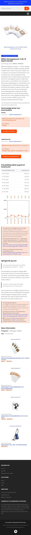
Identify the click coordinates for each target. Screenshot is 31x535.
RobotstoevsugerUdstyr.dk (8, 492)
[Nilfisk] (19, 331)
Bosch (3, 480)
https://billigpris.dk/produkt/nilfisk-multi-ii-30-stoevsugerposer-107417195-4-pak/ (15, 253)
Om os (3, 468)
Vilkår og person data (7, 473)
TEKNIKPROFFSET (6, 139)
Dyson (3, 483)
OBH (2, 485)
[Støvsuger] (12, 331)
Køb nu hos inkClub (9, 131)
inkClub (3, 112)
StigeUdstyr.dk (5, 495)
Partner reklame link (14, 114)
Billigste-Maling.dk (6, 497)
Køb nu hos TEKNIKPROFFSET (11, 156)
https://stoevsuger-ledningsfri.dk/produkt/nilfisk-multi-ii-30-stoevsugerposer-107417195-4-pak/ (15, 245)
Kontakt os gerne (15, 320)
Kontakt (3, 471)
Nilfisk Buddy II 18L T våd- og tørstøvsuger (14, 445)
